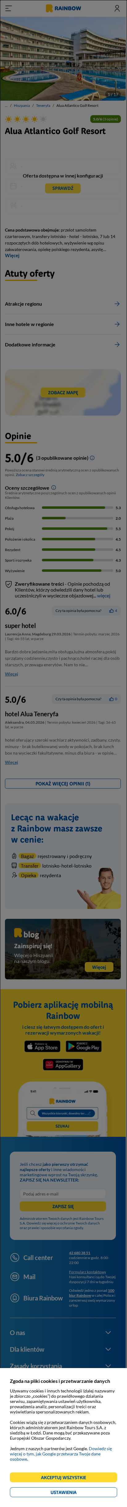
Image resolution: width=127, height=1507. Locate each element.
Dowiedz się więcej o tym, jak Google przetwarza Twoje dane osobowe (61, 1454)
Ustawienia (74, 1493)
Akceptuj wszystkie (66, 1478)
